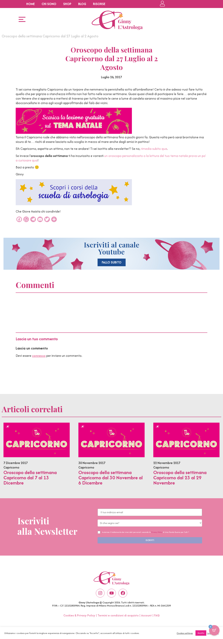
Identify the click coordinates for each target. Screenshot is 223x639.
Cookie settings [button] (185, 633)
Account (146, 615)
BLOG (82, 4)
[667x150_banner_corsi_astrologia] (74, 204)
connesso (39, 355)
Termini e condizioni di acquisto (118, 615)
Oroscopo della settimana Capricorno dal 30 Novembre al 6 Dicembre (110, 477)
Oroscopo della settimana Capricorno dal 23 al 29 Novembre (180, 477)
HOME (30, 4)
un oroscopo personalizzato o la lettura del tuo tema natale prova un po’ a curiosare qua (111, 158)
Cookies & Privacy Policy (79, 615)
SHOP (67, 4)
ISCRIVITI (150, 540)
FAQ (157, 615)
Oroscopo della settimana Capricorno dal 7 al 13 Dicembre (30, 477)
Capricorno (11, 467)
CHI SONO (49, 4)
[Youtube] (111, 593)
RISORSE (99, 4)
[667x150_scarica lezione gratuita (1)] (74, 132)
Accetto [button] (201, 633)
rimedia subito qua (154, 148)
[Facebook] (122, 593)
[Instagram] (100, 593)
